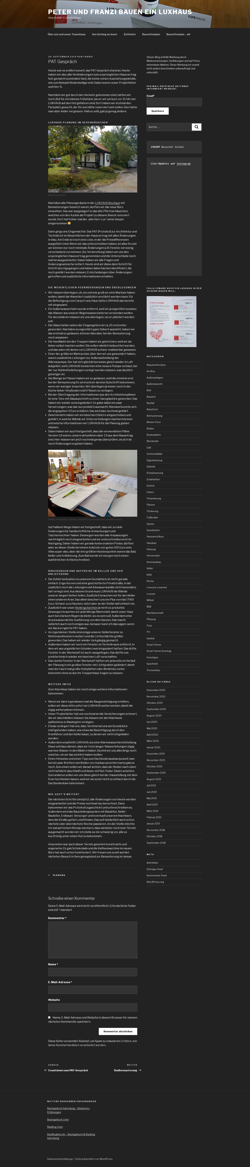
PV (148, 631)
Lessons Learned (157, 587)
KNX (149, 574)
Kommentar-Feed (157, 875)
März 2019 (152, 811)
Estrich (151, 485)
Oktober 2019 (154, 766)
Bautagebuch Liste (58, 1119)
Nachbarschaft (155, 612)
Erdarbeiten (153, 479)
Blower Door (154, 422)
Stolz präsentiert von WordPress (94, 1158)
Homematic (153, 555)
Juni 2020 (152, 721)
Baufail (150, 403)
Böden (150, 428)
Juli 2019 (151, 785)
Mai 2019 (152, 798)
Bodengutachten (86, 607)
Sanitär (151, 638)
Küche (150, 581)
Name (53, 964)
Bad (149, 390)
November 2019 (156, 760)
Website (54, 1000)
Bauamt (151, 396)
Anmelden (152, 862)
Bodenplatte (154, 434)
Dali (149, 447)
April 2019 (152, 804)
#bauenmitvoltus (156, 364)
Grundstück (153, 530)
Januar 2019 (153, 823)
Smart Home (154, 644)
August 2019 (154, 779)
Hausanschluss (155, 536)
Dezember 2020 (156, 690)
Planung (59, 875)
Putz (149, 625)
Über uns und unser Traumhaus (67, 34)
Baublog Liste (55, 1126)
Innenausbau (154, 562)
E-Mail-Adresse (60, 982)
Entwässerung (155, 472)
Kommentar (57, 918)
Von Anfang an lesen (104, 34)
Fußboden (152, 517)
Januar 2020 (153, 747)
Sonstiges (152, 657)
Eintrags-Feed (155, 869)
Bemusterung (154, 415)
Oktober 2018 (154, 836)
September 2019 (156, 772)
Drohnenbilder (155, 453)
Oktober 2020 (155, 702)
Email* (151, 95)
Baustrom (152, 409)
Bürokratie (153, 441)
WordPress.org (155, 881)
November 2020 (156, 696)
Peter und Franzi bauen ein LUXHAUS (120, 12)
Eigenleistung (154, 460)
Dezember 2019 (156, 753)
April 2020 (152, 734)
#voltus (151, 371)
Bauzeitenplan (151, 34)
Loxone (151, 593)
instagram (183, 163)
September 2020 (156, 709)
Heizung (151, 549)
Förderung (152, 511)
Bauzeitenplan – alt (178, 34)
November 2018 (156, 830)
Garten (150, 523)
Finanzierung (154, 498)
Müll (149, 606)
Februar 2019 (154, 817)
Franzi (88, 56)
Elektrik (151, 466)
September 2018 (156, 842)
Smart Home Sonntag (159, 650)
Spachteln (152, 663)
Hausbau (151, 542)
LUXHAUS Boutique (107, 203)
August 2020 (154, 715)
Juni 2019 (152, 791)
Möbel (150, 600)
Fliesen (151, 504)
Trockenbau (153, 670)
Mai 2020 (152, 728)
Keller (150, 568)
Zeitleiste (130, 34)
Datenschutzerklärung (60, 1158)
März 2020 (153, 740)
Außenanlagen (155, 377)
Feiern (150, 492)
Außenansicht (154, 383)
